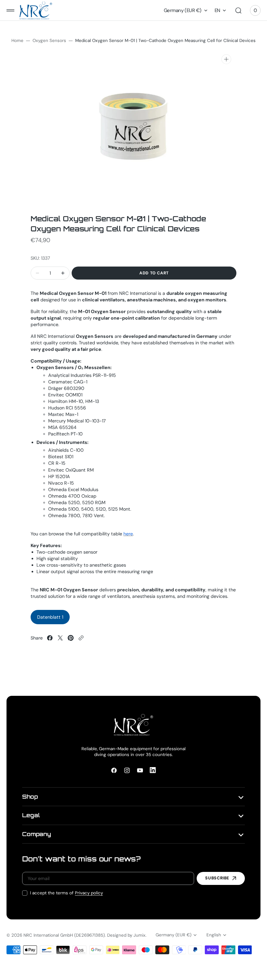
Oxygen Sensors (49, 40)
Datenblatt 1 (50, 617)
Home (17, 40)
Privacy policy (89, 893)
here (128, 534)
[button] (10, 10)
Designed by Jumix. (127, 935)
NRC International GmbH (48, 935)
